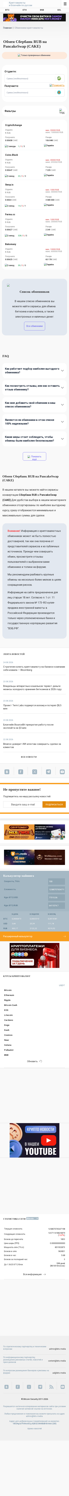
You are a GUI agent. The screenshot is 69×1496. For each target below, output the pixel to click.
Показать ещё (36, 458)
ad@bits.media (59, 1373)
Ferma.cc (10, 214)
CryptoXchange (13, 125)
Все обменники (34, 326)
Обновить (32, 1061)
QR (54, 1423)
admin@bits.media (57, 1349)
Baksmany (10, 244)
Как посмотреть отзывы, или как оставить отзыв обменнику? (32, 387)
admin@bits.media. (34, 1416)
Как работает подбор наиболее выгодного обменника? (32, 370)
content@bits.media (57, 1361)
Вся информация (32, 1274)
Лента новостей (14, 654)
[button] (60, 78)
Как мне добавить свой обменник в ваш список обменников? (30, 404)
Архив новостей (34, 1428)
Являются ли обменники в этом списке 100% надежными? (29, 421)
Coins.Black (11, 155)
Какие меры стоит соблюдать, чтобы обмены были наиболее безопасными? (29, 438)
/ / (21, 146)
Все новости (29, 757)
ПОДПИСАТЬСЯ (54, 804)
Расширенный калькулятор (17, 936)
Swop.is (9, 184)
